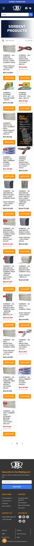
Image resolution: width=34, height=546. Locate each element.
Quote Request (22, 502)
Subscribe (17, 487)
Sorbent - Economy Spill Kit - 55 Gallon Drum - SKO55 (8, 96)
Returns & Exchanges (24, 505)
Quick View (9, 78)
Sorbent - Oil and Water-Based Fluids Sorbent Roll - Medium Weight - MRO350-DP (9, 309)
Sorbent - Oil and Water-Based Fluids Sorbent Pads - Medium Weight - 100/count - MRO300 (9, 272)
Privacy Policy (5, 537)
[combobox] (15, 14)
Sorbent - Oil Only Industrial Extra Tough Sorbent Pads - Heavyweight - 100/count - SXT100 (9, 347)
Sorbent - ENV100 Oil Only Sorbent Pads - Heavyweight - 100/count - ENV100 (9, 128)
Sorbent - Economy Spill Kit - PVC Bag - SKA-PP (25, 95)
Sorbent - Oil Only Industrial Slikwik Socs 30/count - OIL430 (24, 344)
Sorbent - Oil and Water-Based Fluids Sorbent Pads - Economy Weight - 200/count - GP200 (9, 235)
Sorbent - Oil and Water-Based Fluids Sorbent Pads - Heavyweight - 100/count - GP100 (25, 235)
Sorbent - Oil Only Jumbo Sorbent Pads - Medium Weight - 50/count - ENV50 (9, 382)
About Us (4, 530)
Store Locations (6, 506)
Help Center (21, 508)
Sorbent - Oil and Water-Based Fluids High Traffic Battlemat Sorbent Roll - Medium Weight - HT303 (25, 198)
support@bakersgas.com (9, 517)
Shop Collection (25, 141)
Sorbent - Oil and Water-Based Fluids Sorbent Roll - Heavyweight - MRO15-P (25, 271)
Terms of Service (21, 534)
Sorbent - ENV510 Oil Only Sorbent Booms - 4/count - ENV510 (9, 161)
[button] (30, 8)
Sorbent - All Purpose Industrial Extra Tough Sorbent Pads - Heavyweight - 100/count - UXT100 (9, 62)
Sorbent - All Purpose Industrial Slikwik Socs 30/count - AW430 (25, 59)
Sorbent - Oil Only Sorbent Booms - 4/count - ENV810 (25, 380)
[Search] (31, 14)
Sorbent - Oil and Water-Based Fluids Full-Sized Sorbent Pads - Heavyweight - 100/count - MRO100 (9, 198)
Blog (18, 537)
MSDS (3, 534)
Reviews (19, 530)
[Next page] (22, 443)
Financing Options (7, 498)
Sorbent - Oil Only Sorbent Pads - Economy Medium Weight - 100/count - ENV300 (9, 417)
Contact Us (5, 503)
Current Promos (6, 501)
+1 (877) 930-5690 (6, 519)
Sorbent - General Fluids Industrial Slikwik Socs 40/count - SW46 (24, 162)
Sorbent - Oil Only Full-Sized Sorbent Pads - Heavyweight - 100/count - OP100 (25, 310)
